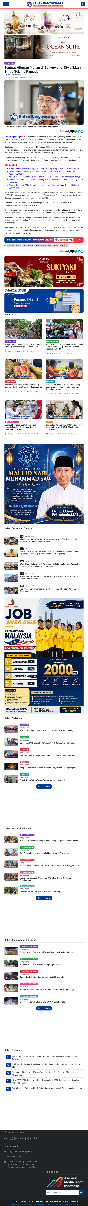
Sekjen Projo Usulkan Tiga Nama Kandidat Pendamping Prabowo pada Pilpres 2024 (46, 1065)
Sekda (50, 245)
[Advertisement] (44, 808)
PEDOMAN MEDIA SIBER (69, 1204)
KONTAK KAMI (27, 1204)
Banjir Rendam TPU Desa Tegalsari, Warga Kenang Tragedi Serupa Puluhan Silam (44, 168)
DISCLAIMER (39, 1204)
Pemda (56, 245)
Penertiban (10, 245)
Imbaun (18, 245)
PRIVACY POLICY (52, 1204)
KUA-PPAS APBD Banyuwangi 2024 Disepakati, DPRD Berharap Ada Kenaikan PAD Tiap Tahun (45, 1081)
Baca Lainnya (44, 786)
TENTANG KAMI (15, 1204)
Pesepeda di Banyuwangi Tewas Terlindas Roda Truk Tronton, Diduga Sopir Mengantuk (44, 1073)
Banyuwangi (64, 245)
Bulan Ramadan (28, 245)
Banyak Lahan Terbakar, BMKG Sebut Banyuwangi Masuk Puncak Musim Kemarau (47, 1088)
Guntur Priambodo (40, 245)
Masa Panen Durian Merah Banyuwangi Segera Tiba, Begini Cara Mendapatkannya (44, 177)
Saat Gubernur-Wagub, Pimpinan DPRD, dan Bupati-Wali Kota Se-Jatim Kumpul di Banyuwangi (47, 1057)
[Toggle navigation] (6, 4)
